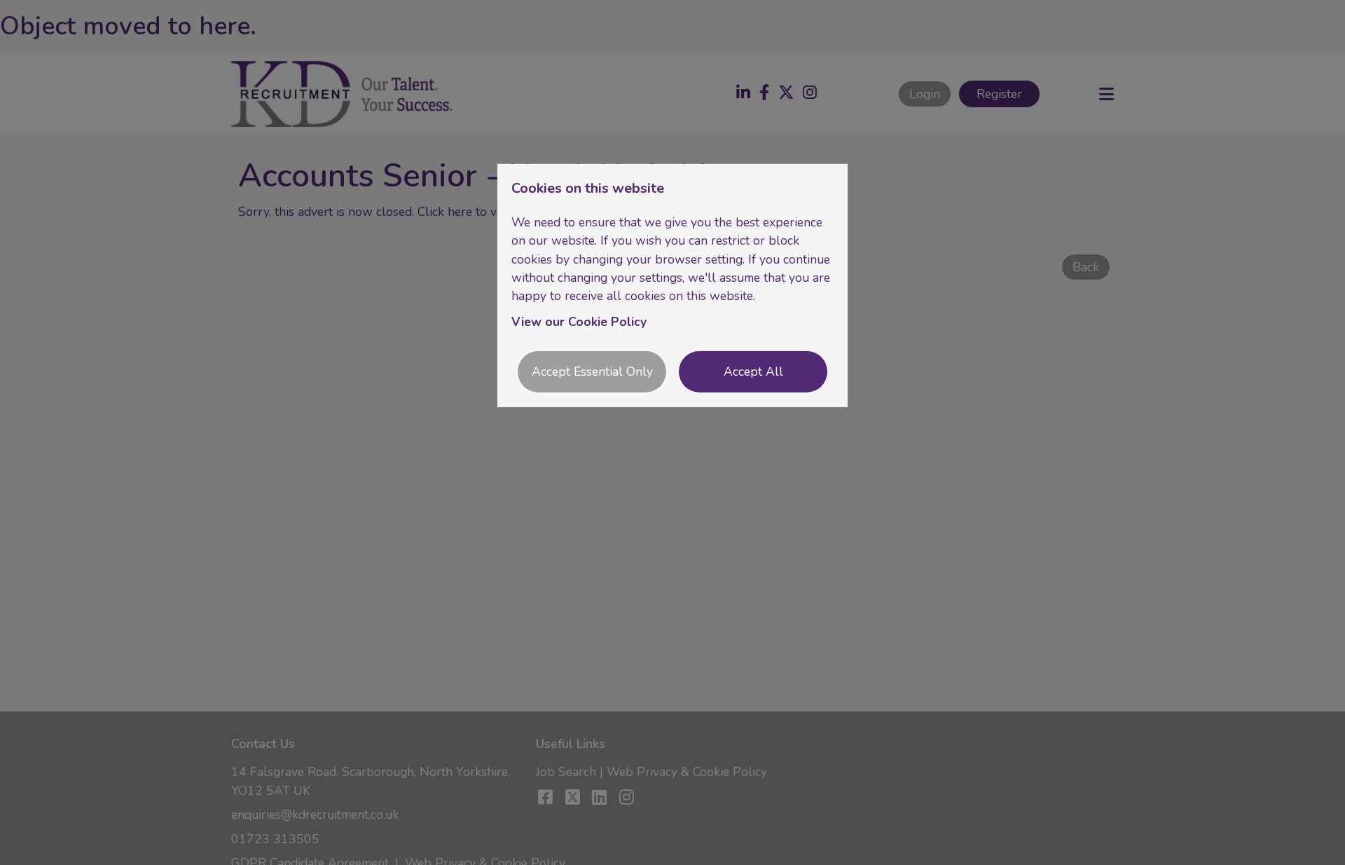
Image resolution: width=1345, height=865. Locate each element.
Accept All (753, 371)
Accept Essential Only (592, 371)
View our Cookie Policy (579, 321)
